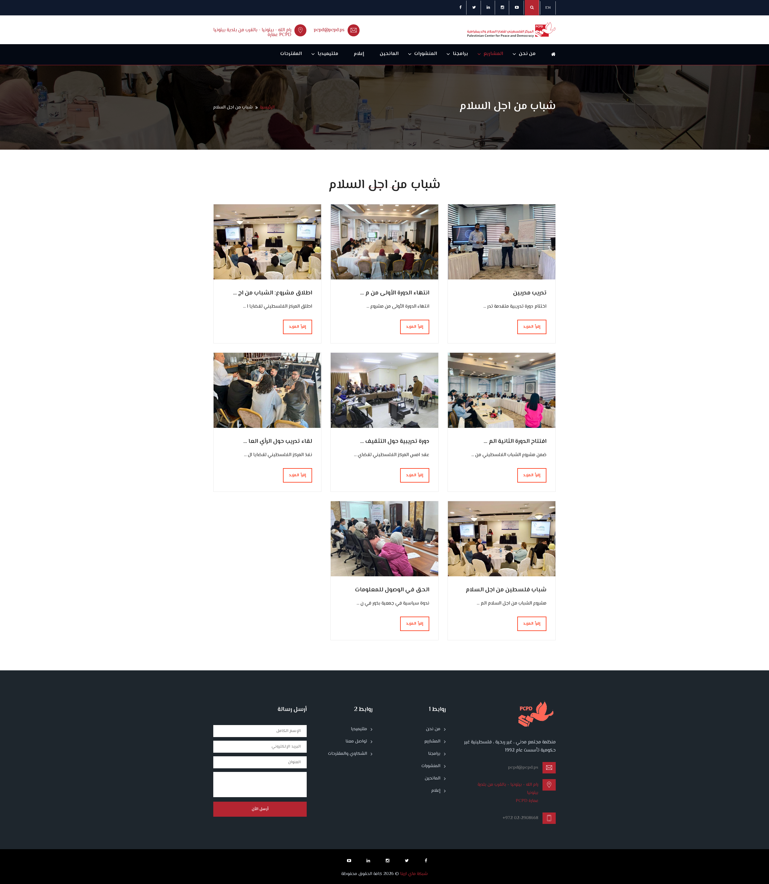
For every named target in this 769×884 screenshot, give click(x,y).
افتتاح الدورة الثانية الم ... (515, 441)
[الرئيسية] (549, 54)
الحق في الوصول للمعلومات (392, 590)
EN (548, 8)
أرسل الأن (260, 809)
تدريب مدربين (529, 293)
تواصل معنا (356, 742)
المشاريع (493, 54)
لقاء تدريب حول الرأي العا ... (277, 441)
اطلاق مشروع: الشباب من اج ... (272, 293)
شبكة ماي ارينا (413, 873)
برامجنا (460, 54)
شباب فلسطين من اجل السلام (506, 590)
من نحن (527, 54)
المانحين (389, 54)
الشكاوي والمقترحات (347, 754)
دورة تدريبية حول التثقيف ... (394, 441)
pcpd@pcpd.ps (329, 30)
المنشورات (425, 54)
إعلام (359, 54)
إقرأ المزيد (531, 327)
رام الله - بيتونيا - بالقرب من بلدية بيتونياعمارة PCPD (252, 32)
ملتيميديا (328, 54)
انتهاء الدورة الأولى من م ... (394, 293)
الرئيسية (267, 107)
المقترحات (291, 54)
